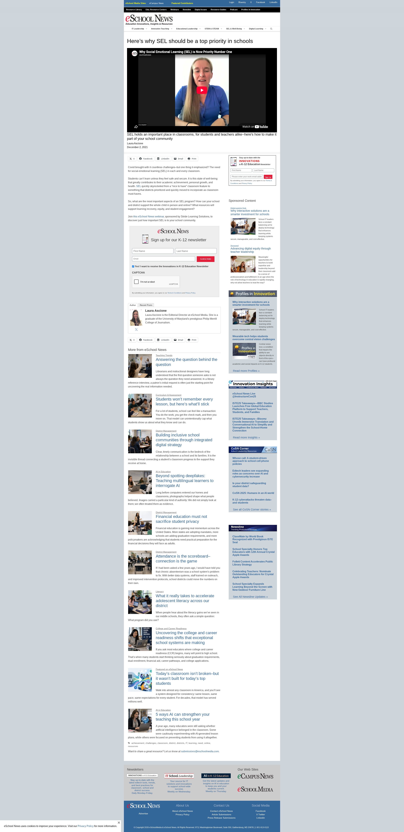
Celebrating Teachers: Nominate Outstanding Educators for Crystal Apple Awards (252, 574)
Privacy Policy (190, 293)
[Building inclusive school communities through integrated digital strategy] (140, 451)
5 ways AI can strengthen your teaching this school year (183, 717)
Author (133, 305)
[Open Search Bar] (271, 28)
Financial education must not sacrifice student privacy (181, 519)
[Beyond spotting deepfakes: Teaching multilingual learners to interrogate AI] (140, 492)
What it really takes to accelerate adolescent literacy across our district (185, 600)
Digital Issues (201, 10)
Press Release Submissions (221, 818)
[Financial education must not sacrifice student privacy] (140, 533)
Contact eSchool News (221, 811)
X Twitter (260, 814)
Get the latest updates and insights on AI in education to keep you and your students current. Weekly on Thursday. (216, 786)
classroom (162, 743)
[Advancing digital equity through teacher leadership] (243, 271)
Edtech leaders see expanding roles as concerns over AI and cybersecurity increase (250, 473)
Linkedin (260, 818)
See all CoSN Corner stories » (252, 509)
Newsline (187, 10)
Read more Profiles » (246, 370)
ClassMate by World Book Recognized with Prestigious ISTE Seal (252, 539)
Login (231, 2)
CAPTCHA (138, 272)
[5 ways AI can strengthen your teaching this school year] (140, 730)
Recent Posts (146, 305)
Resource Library (134, 10)
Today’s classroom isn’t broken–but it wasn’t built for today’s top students (187, 678)
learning (193, 743)
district (172, 743)
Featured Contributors (182, 3)
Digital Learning (256, 29)
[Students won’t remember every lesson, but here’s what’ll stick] (140, 415)
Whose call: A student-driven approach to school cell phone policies (250, 461)
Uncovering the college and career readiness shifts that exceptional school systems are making (186, 637)
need (200, 743)
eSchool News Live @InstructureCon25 (244, 395)
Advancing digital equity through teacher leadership (251, 250)
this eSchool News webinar (148, 216)
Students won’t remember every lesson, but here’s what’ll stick (184, 401)
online (207, 743)
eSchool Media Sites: (135, 3)
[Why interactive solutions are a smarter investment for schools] (243, 233)
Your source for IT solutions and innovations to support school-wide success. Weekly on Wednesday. (179, 786)
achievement (137, 743)
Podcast (234, 10)
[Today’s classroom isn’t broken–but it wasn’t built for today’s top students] (140, 690)
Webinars (174, 10)
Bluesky (242, 2)
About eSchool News (182, 811)
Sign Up (268, 177)
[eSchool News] (149, 19)
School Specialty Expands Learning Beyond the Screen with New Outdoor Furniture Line (252, 587)
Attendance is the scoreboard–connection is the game (183, 558)
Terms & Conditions (175, 293)
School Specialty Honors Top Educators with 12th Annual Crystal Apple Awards (253, 552)
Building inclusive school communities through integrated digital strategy (184, 440)
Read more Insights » (246, 437)
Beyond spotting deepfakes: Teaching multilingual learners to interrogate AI (185, 480)
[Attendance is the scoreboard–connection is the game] (140, 572)
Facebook (261, 811)
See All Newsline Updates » (250, 596)
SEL (138, 186)
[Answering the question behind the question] (140, 376)
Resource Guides (218, 10)
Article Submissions (221, 814)
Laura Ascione (156, 310)
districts (180, 743)
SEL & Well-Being (234, 29)
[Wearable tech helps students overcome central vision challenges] (244, 358)
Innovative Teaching (160, 29)
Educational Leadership (186, 29)
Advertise (143, 813)
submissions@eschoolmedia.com (200, 751)
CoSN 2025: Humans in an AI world (253, 493)
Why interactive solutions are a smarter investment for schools (251, 303)
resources (133, 746)
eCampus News (156, 3)
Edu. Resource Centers (156, 10)
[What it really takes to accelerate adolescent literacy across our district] (140, 612)
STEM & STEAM (212, 29)
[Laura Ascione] (136, 325)
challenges (151, 743)
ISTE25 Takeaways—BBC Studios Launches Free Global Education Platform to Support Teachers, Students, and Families (252, 407)
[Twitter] (136, 329)
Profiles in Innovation (250, 10)
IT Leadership (138, 29)
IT (186, 743)
